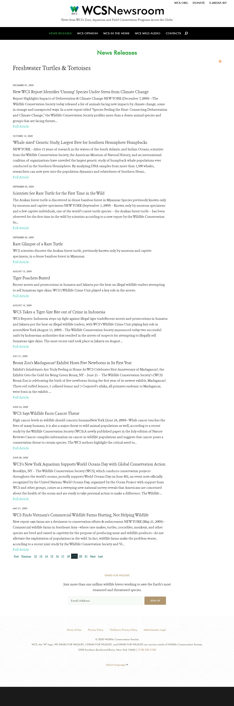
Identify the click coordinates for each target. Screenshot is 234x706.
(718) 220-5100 (147, 649)
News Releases (60, 33)
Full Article (21, 126)
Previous (26, 556)
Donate (199, 3)
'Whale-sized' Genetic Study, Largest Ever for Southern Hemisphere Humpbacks (80, 142)
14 (46, 556)
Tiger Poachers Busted (31, 278)
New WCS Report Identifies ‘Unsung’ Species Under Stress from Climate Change (81, 91)
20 (80, 556)
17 (62, 556)
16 (57, 556)
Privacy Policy (95, 629)
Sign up (155, 600)
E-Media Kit (218, 3)
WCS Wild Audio (147, 33)
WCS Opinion (87, 33)
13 (40, 556)
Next (92, 556)
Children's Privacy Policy (123, 629)
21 (86, 556)
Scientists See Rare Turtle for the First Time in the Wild (59, 193)
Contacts (173, 33)
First (16, 556)
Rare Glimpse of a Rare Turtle (38, 244)
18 (68, 556)
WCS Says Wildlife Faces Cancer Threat (46, 413)
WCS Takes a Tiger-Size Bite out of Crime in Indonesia (59, 312)
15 (51, 556)
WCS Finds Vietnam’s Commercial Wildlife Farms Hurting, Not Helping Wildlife (81, 515)
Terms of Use (74, 629)
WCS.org (181, 3)
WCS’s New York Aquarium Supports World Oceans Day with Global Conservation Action (89, 464)
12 (35, 556)
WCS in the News (116, 33)
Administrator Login (155, 629)
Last (100, 556)
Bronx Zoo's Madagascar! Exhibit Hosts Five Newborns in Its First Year (72, 362)
